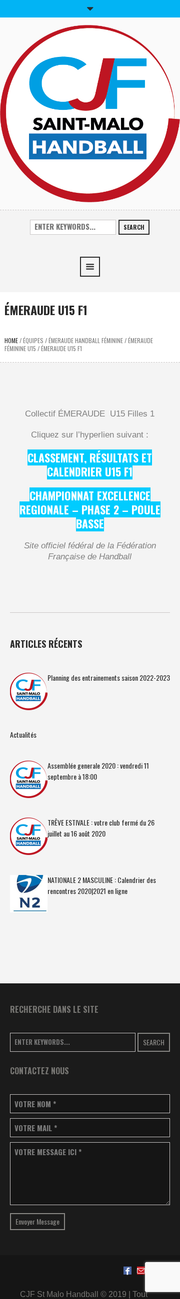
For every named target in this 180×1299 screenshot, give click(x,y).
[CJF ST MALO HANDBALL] (90, 112)
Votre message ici (48, 1152)
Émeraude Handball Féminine (85, 340)
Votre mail (35, 1128)
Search (134, 227)
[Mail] (141, 1271)
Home (11, 340)
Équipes (33, 340)
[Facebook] (128, 1271)
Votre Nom (35, 1104)
